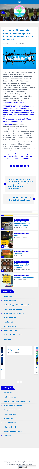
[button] (33, 212)
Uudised (6, 43)
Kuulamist (8, 322)
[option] (19, 223)
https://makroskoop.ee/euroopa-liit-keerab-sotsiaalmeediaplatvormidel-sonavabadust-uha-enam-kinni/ (18, 156)
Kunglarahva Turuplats (22, 219)
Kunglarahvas (10, 318)
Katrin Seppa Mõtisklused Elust (18, 305)
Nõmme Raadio (11, 330)
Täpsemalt (7, 124)
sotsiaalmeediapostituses (14, 102)
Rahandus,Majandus (13, 335)
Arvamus (8, 296)
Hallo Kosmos (10, 300)
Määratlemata (10, 326)
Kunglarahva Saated (13, 309)
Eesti (24, 467)
